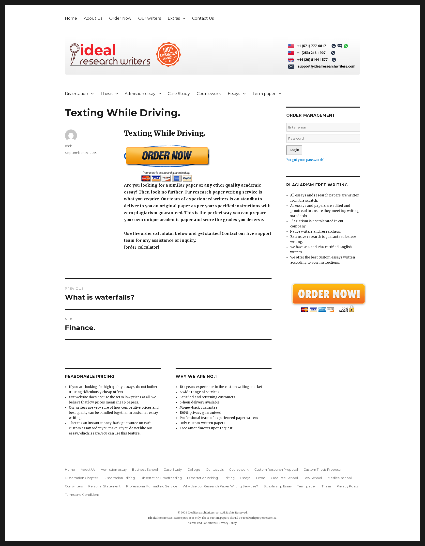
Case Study (179, 93)
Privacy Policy (348, 486)
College (193, 469)
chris (68, 146)
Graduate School (284, 478)
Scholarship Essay (278, 486)
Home (71, 18)
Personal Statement (104, 486)
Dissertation (76, 93)
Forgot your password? (305, 160)
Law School (313, 478)
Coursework (209, 93)
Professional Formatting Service (151, 486)
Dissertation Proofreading (161, 478)
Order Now (120, 18)
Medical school (340, 478)
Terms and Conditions (82, 495)
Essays (234, 93)
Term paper (264, 93)
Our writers (149, 18)
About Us (93, 18)
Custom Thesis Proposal (322, 469)
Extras (174, 18)
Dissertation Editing (119, 478)
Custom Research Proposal (276, 469)
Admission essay (140, 93)
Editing (229, 478)
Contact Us (203, 18)
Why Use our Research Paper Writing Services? (220, 486)
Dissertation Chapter (81, 478)
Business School (145, 469)
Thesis (106, 93)
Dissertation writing (202, 478)
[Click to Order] (198, 163)
